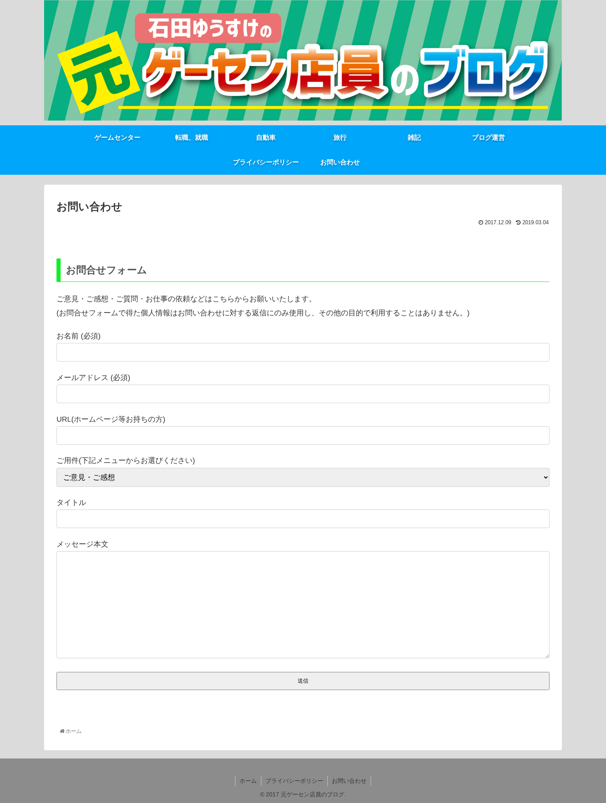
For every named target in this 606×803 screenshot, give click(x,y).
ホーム (248, 780)
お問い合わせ (349, 780)
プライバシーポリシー (294, 780)
